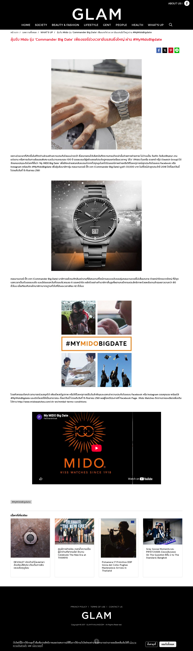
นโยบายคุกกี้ (37, 645)
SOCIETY (41, 24)
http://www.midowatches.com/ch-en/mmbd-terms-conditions (51, 401)
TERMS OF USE (97, 606)
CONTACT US (115, 606)
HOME (25, 24)
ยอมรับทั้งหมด (167, 644)
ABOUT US (174, 3)
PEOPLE (121, 24)
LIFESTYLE (91, 24)
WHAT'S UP (156, 24)
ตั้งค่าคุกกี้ (151, 644)
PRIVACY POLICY (79, 606)
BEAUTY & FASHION (65, 24)
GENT (107, 24)
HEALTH (137, 24)
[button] (170, 25)
